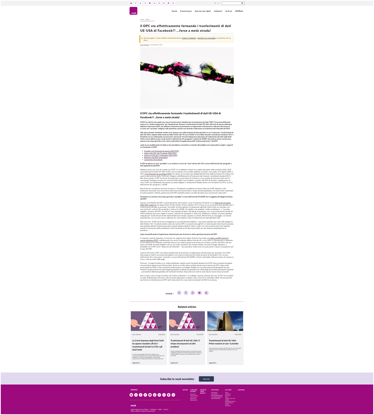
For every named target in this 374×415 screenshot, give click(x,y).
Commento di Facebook (153, 159)
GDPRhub (239, 11)
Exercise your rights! (203, 11)
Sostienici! (218, 11)
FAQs (226, 397)
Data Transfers (144, 45)
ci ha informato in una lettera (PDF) (158, 174)
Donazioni (214, 394)
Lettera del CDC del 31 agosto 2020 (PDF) (160, 153)
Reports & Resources (193, 399)
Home (142, 19)
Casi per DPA (194, 395)
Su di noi (228, 11)
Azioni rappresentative (230, 400)
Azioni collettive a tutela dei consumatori (143, 411)
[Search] (242, 3)
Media (160, 409)
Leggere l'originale (189, 38)
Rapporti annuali (228, 394)
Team (226, 392)
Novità (174, 11)
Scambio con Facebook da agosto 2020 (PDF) (161, 151)
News (147, 19)
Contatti (228, 406)
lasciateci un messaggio (207, 38)
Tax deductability (216, 397)
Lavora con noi (230, 398)
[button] (179, 292)
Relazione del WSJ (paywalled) (156, 157)
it (216, 3)
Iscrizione (214, 392)
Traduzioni (153, 409)
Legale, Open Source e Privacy (140, 409)
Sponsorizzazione (217, 395)
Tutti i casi (193, 397)
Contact (165, 409)
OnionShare (229, 403)
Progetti (193, 394)
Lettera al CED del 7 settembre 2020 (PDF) (160, 155)
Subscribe (206, 379)
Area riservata (215, 398)
